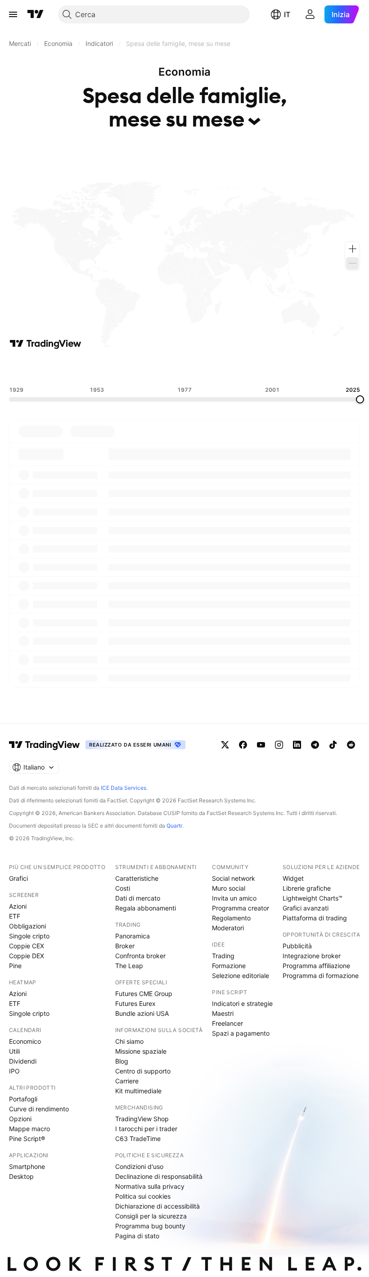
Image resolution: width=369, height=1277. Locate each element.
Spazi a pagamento (241, 1033)
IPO (14, 1071)
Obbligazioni (27, 926)
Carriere (127, 1081)
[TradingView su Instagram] (279, 744)
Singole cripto (29, 936)
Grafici (18, 878)
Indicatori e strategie (242, 1003)
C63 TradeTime (138, 1138)
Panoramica (132, 936)
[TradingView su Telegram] (315, 744)
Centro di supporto (143, 1071)
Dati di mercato (137, 898)
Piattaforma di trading (315, 918)
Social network (233, 878)
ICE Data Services (123, 787)
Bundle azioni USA (142, 1013)
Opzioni (20, 1119)
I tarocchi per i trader (146, 1128)
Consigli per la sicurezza (151, 1216)
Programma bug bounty (150, 1226)
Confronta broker (140, 956)
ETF (14, 916)
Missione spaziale (140, 1051)
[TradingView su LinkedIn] (297, 744)
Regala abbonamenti (145, 908)
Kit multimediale (138, 1091)
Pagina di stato (137, 1236)
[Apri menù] (13, 14)
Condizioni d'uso (139, 1166)
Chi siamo (129, 1041)
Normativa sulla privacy (149, 1186)
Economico (25, 1041)
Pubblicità (297, 946)
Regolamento (231, 918)
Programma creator (240, 908)
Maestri (223, 1013)
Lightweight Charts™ (312, 898)
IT (287, 14)
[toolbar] (184, 368)
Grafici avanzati (305, 908)
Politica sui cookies (143, 1196)
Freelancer (227, 1023)
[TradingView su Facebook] (243, 744)
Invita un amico (234, 898)
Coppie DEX (26, 956)
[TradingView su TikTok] (333, 744)
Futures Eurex (135, 1003)
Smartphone (27, 1166)
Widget (293, 878)
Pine (15, 965)
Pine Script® (27, 1138)
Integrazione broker (312, 956)
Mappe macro (29, 1128)
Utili (14, 1051)
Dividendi (22, 1061)
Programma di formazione (321, 975)
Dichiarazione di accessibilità (157, 1206)
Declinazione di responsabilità (158, 1176)
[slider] (360, 399)
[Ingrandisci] (352, 249)
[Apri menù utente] (310, 14)
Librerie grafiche (307, 888)
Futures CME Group (143, 993)
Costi (122, 888)
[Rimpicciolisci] (352, 263)
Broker (125, 946)
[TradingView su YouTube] (261, 744)
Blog (121, 1061)
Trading (223, 956)
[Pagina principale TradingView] (35, 14)
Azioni (18, 906)
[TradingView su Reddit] (351, 744)
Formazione (229, 965)
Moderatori (228, 928)
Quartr (174, 825)
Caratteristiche (136, 878)
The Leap (129, 965)
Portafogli (23, 1099)
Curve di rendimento (39, 1109)
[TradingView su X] (225, 744)
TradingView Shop (142, 1119)
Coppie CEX (26, 946)
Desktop (21, 1176)
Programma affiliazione (316, 965)
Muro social (228, 888)
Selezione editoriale (240, 975)
